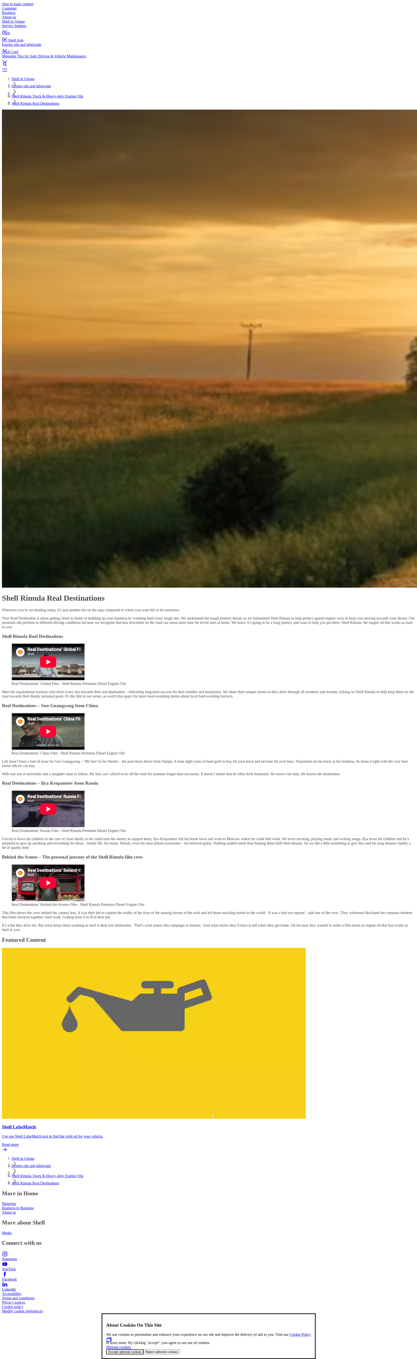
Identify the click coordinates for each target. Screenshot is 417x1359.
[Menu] (208, 70)
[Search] (208, 64)
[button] (208, 27)
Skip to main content (17, 4)
